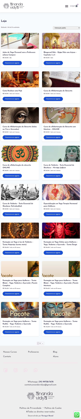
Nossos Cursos (10, 352)
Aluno (55, 356)
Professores (33, 352)
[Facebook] (5, 370)
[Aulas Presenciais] (25, 370)
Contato (7, 356)
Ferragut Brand (47, 416)
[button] (66, 6)
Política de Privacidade (30, 408)
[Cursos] (35, 370)
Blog (55, 352)
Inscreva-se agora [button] (12, 63)
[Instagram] (15, 370)
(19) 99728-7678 (46, 382)
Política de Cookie (53, 408)
